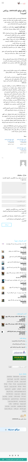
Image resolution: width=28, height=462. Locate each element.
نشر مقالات (16, 408)
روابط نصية (5, 396)
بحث (10, 366)
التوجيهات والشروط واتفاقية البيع (17, 347)
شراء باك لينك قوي (15, 398)
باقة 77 (10, 384)
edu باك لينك (23, 376)
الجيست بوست (23, 381)
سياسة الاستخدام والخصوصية (18, 340)
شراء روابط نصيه (22, 401)
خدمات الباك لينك (9, 393)
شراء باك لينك (23, 398)
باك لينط (6, 386)
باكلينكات (19, 389)
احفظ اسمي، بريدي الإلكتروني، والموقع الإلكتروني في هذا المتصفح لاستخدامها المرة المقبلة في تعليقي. (14, 211)
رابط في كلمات (17, 396)
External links (16, 376)
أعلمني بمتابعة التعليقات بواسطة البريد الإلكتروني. (13, 216)
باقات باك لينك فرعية (21, 384)
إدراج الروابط (23, 379)
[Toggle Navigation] (3, 3)
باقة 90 (24, 386)
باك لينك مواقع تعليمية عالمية (20, 391)
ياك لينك (24, 411)
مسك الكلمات (16, 403)
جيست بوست (17, 393)
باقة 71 (14, 384)
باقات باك (16, 381)
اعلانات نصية (16, 379)
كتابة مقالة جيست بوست (13, 401)
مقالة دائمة (7, 406)
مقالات (10, 403)
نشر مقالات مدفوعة (8, 408)
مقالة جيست (13, 406)
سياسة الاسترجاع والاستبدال (18, 344)
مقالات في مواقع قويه (21, 406)
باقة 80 (5, 384)
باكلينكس (14, 389)
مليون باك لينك (23, 408)
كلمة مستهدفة (23, 403)
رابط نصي (10, 396)
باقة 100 (19, 386)
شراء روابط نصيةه (6, 398)
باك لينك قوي (7, 389)
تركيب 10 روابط (10, 391)
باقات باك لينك (10, 381)
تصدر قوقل (23, 393)
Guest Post (9, 376)
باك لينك (24, 389)
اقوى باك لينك (10, 379)
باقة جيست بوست (12, 386)
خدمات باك (23, 396)
